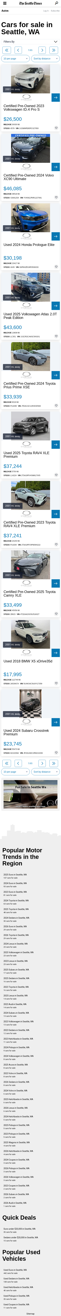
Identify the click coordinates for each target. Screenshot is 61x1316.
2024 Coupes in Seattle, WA (16, 1161)
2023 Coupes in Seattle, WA (16, 1187)
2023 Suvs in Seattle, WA (15, 893)
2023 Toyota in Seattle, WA (16, 988)
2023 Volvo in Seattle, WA (15, 1075)
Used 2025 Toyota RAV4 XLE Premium (26, 454)
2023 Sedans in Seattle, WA (16, 1031)
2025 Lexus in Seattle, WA (16, 997)
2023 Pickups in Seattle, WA (16, 1135)
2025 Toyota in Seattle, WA (16, 911)
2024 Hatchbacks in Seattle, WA (18, 1118)
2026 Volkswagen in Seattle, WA (19, 1178)
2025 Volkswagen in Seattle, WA (19, 954)
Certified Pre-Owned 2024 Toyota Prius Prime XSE (30, 385)
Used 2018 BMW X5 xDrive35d (28, 661)
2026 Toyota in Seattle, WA (16, 936)
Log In (46, 10)
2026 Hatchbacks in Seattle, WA (18, 1152)
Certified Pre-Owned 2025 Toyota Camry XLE (30, 593)
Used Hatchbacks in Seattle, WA (18, 1289)
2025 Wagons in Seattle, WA (17, 1144)
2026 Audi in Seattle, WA (15, 1204)
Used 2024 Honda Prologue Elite (29, 245)
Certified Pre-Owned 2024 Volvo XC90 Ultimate (29, 177)
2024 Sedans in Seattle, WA (16, 919)
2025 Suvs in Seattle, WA (15, 876)
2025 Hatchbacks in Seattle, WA (18, 1101)
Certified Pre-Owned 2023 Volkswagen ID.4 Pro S (24, 107)
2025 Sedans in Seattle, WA (16, 980)
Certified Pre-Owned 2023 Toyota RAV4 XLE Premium (30, 524)
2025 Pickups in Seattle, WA (16, 1127)
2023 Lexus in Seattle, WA (16, 962)
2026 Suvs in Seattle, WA (15, 928)
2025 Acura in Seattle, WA (16, 1066)
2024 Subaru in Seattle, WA (16, 1014)
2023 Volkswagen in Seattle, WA (19, 1023)
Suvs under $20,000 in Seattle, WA (20, 1230)
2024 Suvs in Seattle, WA (15, 885)
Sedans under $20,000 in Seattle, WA (21, 1239)
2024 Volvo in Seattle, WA (15, 1092)
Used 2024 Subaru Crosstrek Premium (26, 732)
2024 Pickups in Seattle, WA (16, 1049)
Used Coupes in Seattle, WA (16, 1306)
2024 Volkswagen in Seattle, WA (19, 1057)
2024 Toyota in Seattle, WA (16, 902)
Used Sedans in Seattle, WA (16, 1280)
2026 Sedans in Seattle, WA (16, 1083)
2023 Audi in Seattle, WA (15, 1006)
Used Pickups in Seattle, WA (16, 1297)
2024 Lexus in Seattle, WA (16, 945)
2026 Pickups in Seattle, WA (16, 1170)
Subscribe (55, 10)
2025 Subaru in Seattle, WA (16, 971)
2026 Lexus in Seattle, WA (16, 1109)
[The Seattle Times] (30, 3)
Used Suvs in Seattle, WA (15, 1271)
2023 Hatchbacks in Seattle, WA (18, 1040)
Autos (4, 10)
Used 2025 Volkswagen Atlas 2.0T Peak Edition (30, 316)
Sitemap (30, 1314)
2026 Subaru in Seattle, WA (16, 1196)
